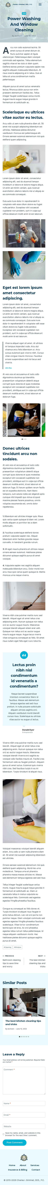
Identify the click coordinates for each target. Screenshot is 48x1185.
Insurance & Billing (17, 1170)
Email (7, 1115)
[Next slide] (43, 420)
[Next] (41, 1011)
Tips (24, 13)
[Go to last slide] (4, 420)
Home (12, 1165)
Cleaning (7, 947)
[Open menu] (40, 4)
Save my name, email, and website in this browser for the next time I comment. (22, 1134)
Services (34, 1165)
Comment (9, 1069)
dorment (18, 36)
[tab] (22, 439)
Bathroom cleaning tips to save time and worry (12, 961)
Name (7, 1103)
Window (17, 947)
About (23, 1165)
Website (7, 1126)
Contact (36, 1170)
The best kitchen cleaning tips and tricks (37, 961)
